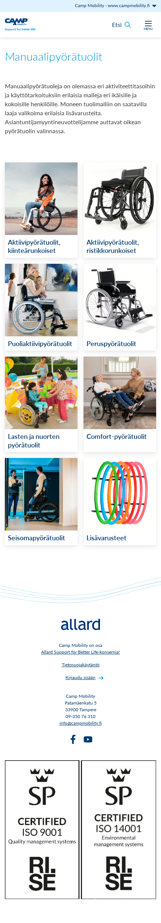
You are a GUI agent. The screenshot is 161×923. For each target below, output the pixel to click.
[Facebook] (73, 739)
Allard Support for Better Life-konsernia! (80, 652)
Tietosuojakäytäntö (81, 664)
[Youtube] (88, 739)
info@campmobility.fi (81, 723)
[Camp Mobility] (17, 20)
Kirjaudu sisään (80, 677)
